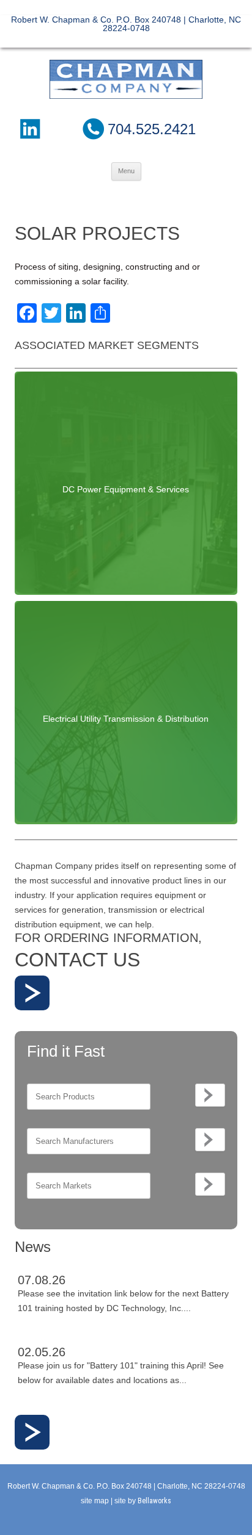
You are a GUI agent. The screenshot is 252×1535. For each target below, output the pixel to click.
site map (95, 1501)
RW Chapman (126, 79)
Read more (32, 993)
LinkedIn (29, 128)
